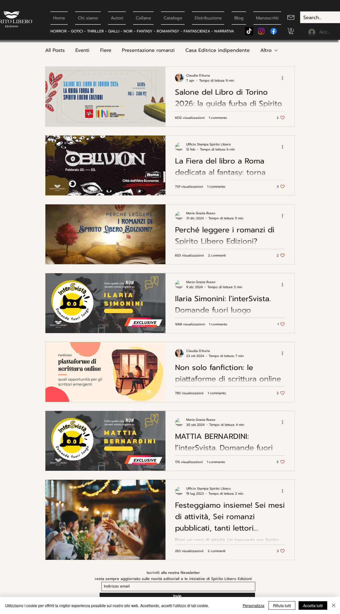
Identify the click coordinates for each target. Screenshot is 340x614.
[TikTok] (249, 31)
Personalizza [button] (253, 605)
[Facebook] (273, 31)
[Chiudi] (333, 605)
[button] (291, 31)
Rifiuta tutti (282, 605)
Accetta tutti (313, 605)
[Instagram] (261, 31)
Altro (265, 50)
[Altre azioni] (284, 78)
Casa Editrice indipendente (217, 50)
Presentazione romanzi (148, 50)
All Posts (55, 50)
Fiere (105, 50)
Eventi (82, 50)
